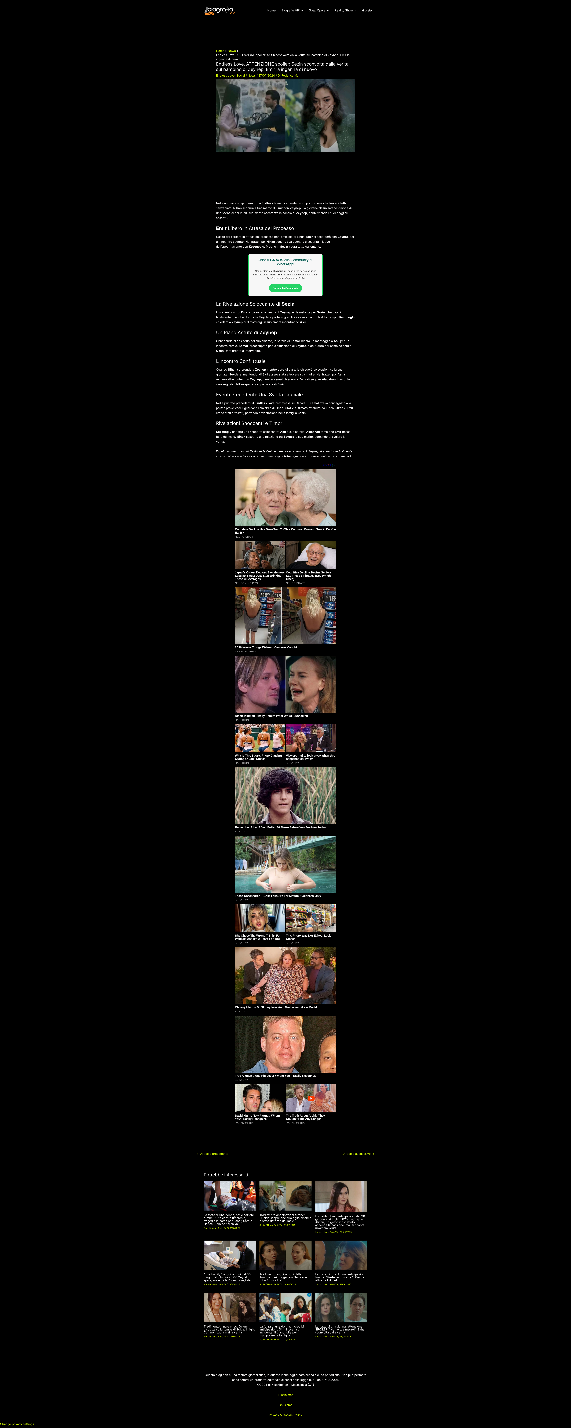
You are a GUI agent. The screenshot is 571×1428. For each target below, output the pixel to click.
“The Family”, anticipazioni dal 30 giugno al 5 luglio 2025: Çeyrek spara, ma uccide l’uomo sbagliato (227, 1277)
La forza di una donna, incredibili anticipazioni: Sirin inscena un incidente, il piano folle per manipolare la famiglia (282, 1331)
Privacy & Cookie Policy (285, 1415)
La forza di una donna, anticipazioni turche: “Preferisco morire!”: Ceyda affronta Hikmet (340, 1277)
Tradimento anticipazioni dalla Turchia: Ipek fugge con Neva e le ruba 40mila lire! (283, 1277)
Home (271, 10)
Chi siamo (285, 1405)
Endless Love (225, 75)
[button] (301, 10)
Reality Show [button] (344, 10)
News (252, 75)
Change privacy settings (17, 1424)
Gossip (367, 10)
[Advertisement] (285, 179)
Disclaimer (285, 1395)
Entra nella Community (285, 288)
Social (240, 75)
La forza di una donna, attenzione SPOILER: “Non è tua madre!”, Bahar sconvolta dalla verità (340, 1329)
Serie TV (222, 1228)
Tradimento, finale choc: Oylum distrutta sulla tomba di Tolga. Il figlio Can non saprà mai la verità (229, 1329)
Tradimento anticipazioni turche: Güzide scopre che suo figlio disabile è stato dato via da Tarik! (285, 1218)
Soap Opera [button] (317, 10)
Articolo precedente (212, 1154)
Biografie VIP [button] (291, 10)
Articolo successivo (358, 1154)
